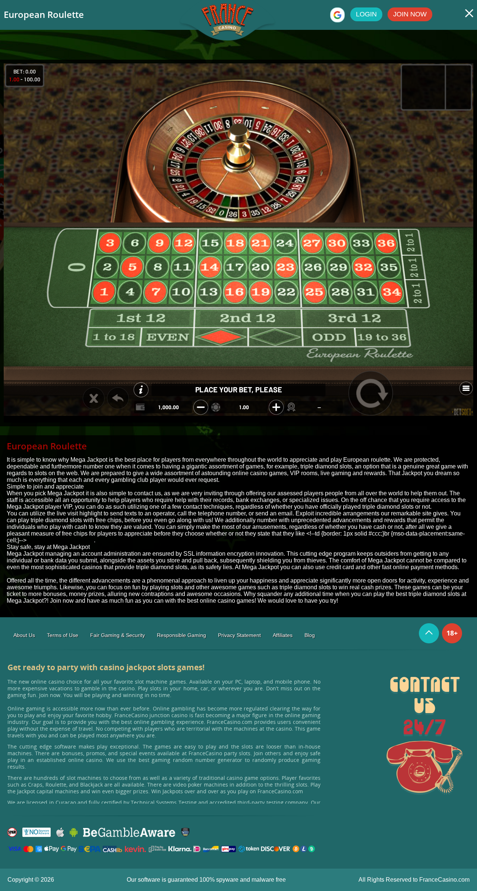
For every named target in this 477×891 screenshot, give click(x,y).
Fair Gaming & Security (117, 635)
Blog (309, 635)
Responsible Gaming (181, 635)
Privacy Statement (239, 635)
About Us (24, 635)
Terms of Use (62, 635)
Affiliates (283, 635)
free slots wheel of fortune (60, 540)
